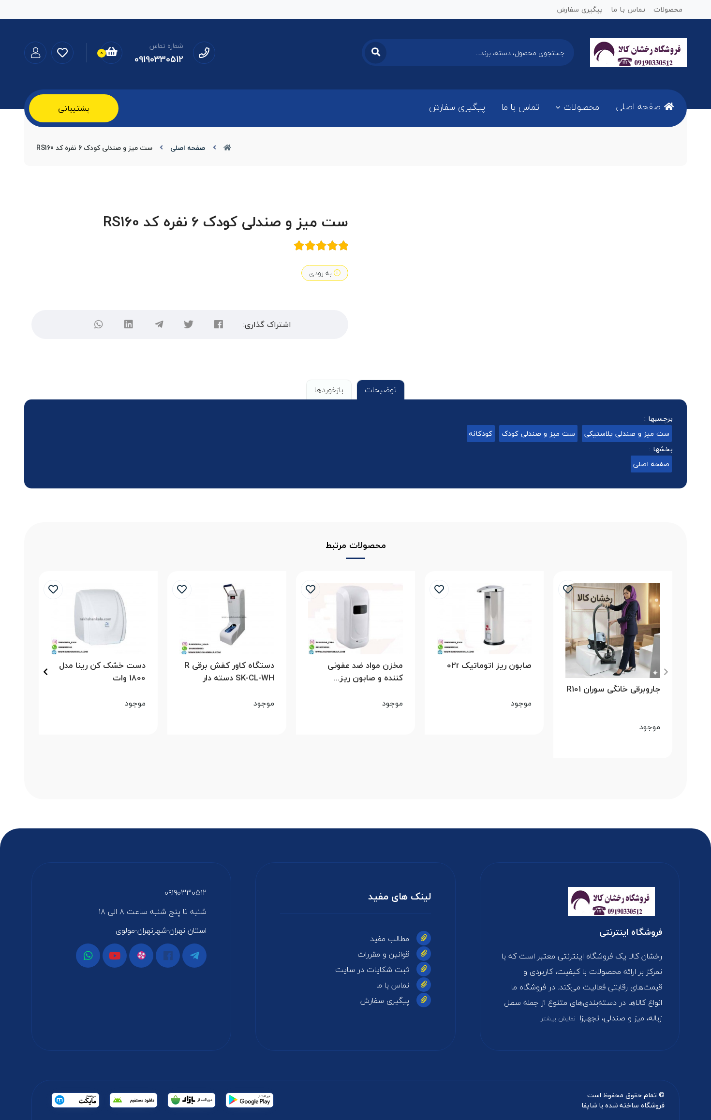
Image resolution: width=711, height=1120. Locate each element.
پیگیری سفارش (457, 107)
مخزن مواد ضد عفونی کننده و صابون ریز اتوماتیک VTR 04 (365, 671)
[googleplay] (249, 1100)
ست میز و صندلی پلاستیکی (626, 433)
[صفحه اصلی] (227, 148)
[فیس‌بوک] (218, 324)
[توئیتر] (188, 324)
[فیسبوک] (168, 955)
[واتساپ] (99, 324)
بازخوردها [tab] (328, 390)
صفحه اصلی (638, 106)
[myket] (75, 1100)
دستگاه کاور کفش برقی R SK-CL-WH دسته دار (229, 671)
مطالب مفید (389, 938)
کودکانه (480, 433)
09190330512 (185, 892)
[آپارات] (141, 955)
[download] (133, 1100)
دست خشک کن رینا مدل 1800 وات (102, 671)
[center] (375, 52)
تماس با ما (520, 107)
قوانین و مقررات (383, 954)
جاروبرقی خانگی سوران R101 (613, 689)
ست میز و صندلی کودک (538, 433)
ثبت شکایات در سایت (372, 969)
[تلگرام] (158, 324)
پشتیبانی (73, 108)
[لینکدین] (128, 324)
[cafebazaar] (191, 1100)
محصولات (581, 107)
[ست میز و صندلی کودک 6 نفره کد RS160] (579, 901)
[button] (665, 671)
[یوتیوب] (115, 955)
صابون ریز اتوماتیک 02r (489, 665)
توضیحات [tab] (381, 390)
